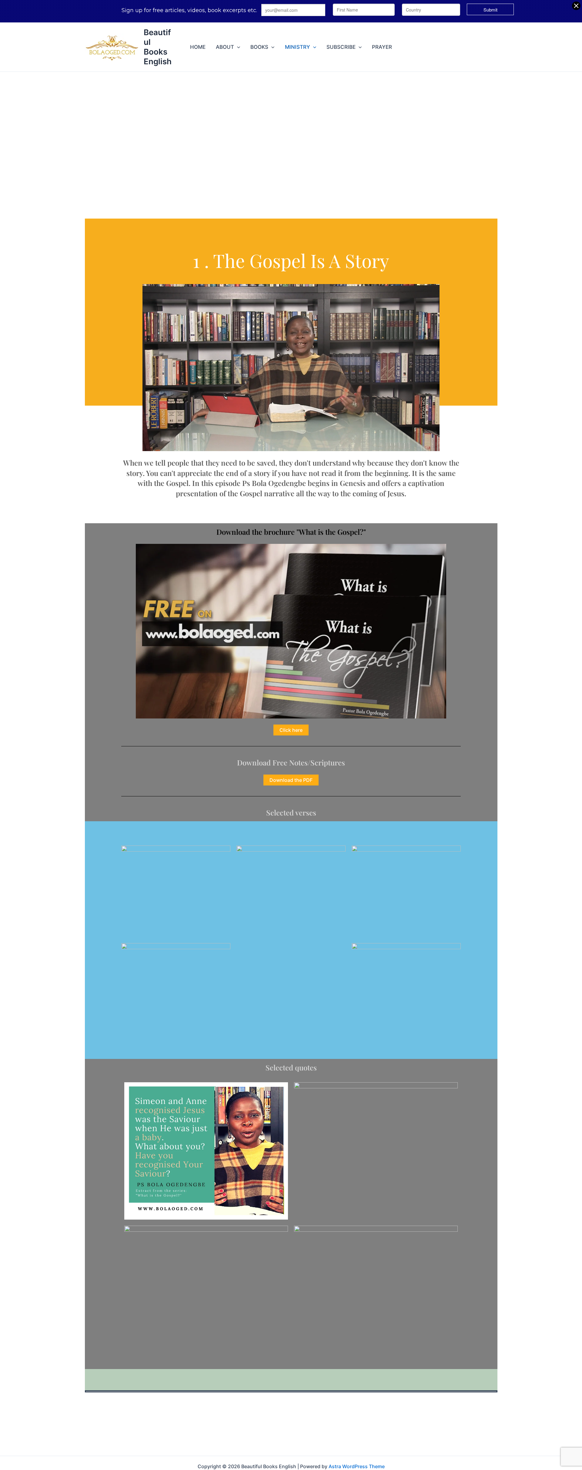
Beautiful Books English (158, 47)
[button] (237, 47)
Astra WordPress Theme (357, 1466)
